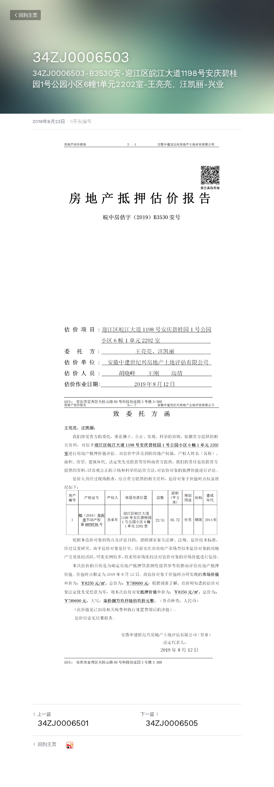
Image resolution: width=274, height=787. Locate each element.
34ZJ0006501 (60, 723)
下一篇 (147, 714)
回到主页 (28, 15)
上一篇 (44, 714)
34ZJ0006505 (169, 723)
